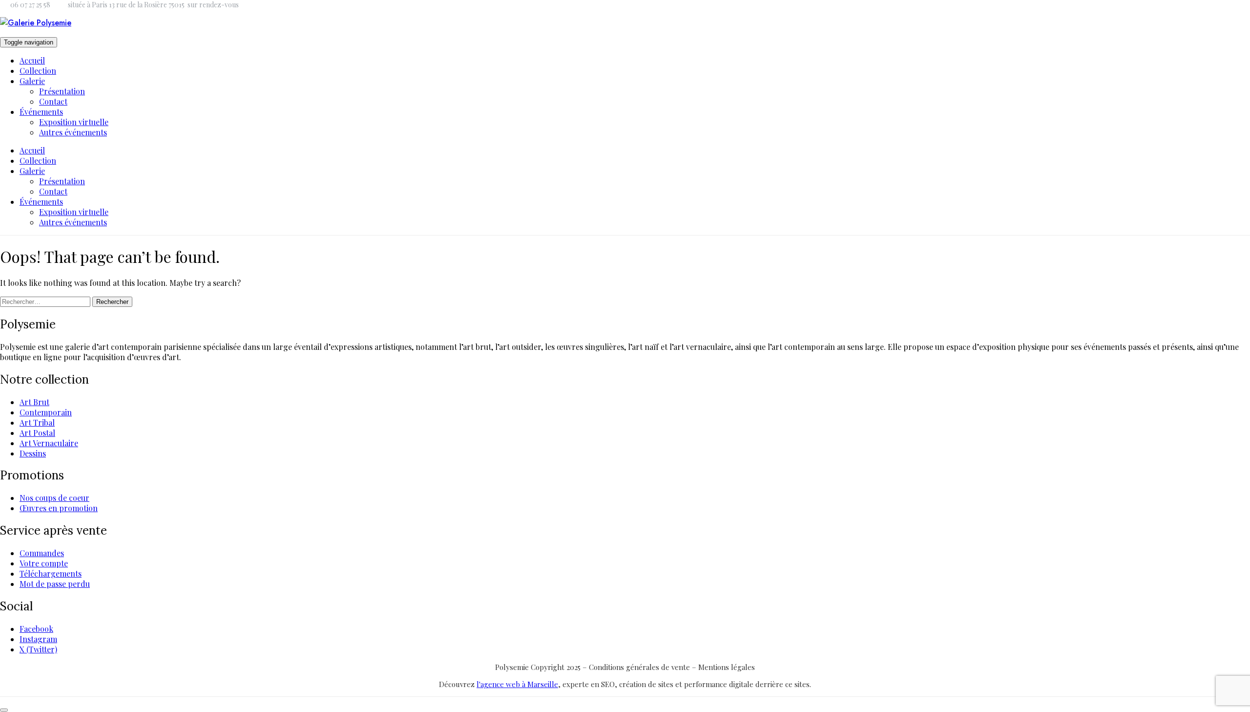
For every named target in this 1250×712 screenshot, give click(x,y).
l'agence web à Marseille (517, 684)
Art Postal (37, 433)
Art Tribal (37, 422)
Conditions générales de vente (640, 667)
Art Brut (34, 402)
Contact (53, 101)
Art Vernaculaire (49, 443)
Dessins (33, 453)
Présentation (62, 91)
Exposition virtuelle (73, 122)
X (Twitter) (38, 649)
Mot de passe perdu (55, 584)
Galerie (32, 81)
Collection (38, 70)
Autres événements (73, 132)
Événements (41, 112)
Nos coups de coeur (54, 498)
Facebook (36, 629)
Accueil (32, 60)
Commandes (42, 553)
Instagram (38, 639)
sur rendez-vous (213, 4)
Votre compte (44, 563)
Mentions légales (726, 667)
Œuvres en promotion (59, 508)
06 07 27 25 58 (30, 4)
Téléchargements (51, 573)
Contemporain (46, 412)
